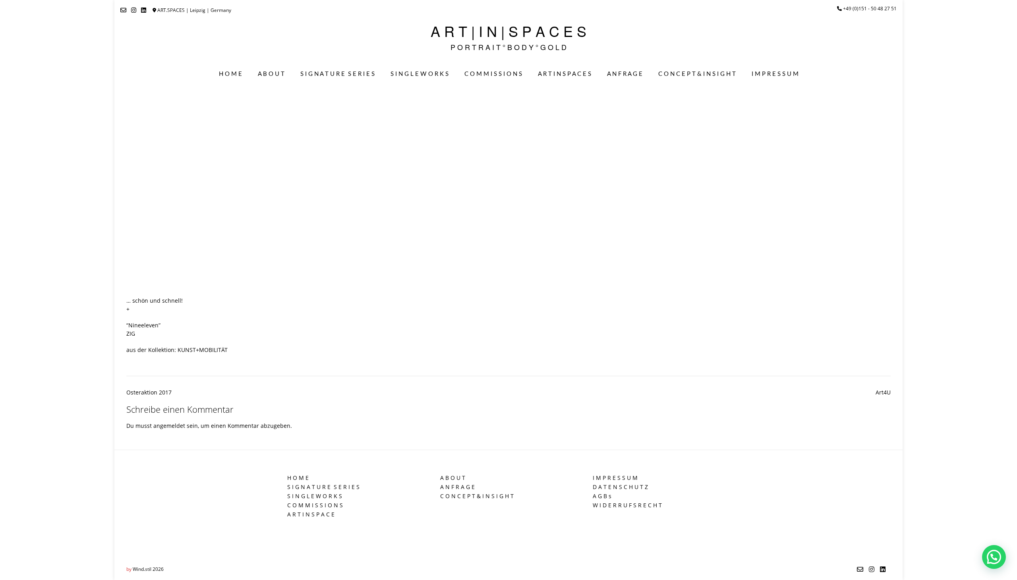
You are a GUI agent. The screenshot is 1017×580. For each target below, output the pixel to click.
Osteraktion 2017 (149, 392)
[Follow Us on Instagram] (133, 10)
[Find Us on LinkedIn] (143, 10)
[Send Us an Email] (123, 10)
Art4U (883, 392)
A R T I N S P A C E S (564, 74)
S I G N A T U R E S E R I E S (337, 74)
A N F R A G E (624, 74)
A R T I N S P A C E (310, 514)
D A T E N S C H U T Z (620, 487)
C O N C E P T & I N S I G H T (697, 74)
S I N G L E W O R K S (420, 74)
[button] (994, 557)
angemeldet (169, 425)
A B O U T (271, 74)
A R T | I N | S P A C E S (508, 31)
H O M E (230, 74)
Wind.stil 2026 (148, 569)
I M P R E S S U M (775, 74)
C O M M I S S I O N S (493, 74)
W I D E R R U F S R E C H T (627, 505)
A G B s (602, 496)
